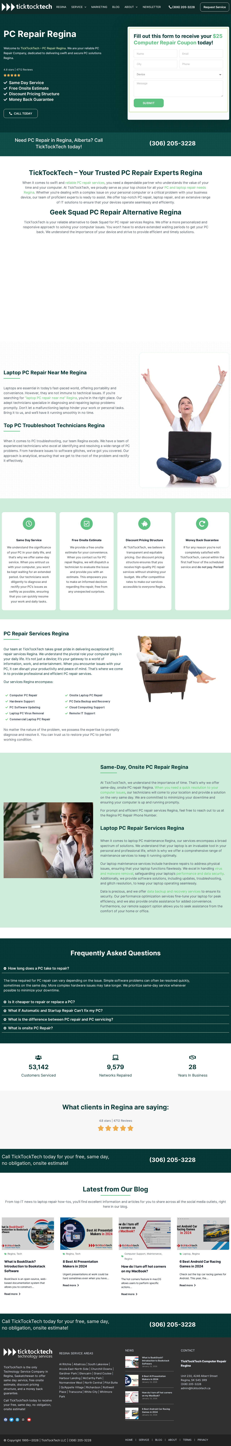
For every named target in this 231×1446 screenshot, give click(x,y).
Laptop (187, 1253)
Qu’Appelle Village (72, 1387)
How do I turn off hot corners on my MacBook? (157, 1394)
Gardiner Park (68, 1373)
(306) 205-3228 (172, 143)
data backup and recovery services (174, 891)
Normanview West (70, 1382)
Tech (19, 1253)
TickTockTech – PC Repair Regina (43, 48)
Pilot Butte (111, 1382)
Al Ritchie (65, 1364)
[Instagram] (23, 1420)
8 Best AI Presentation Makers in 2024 (154, 1378)
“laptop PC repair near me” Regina (51, 398)
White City (90, 1392)
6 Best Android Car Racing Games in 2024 (156, 1410)
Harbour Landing (69, 1378)
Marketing (99, 7)
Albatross (80, 1364)
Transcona (75, 1392)
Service (77, 7)
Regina (61, 7)
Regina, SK (188, 1380)
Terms (187, 1439)
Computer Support (135, 1253)
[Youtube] (29, 1420)
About (129, 7)
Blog (115, 7)
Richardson (93, 1387)
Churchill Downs (101, 1369)
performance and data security (200, 873)
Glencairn (85, 1373)
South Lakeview (98, 1364)
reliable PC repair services (84, 183)
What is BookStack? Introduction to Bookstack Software (24, 1266)
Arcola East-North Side (74, 1369)
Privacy (203, 1439)
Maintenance (154, 1253)
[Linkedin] (17, 1420)
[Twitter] (11, 1420)
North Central (93, 1382)
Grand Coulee (103, 1373)
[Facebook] (6, 1420)
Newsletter (152, 7)
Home (129, 1439)
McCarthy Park (92, 1378)
